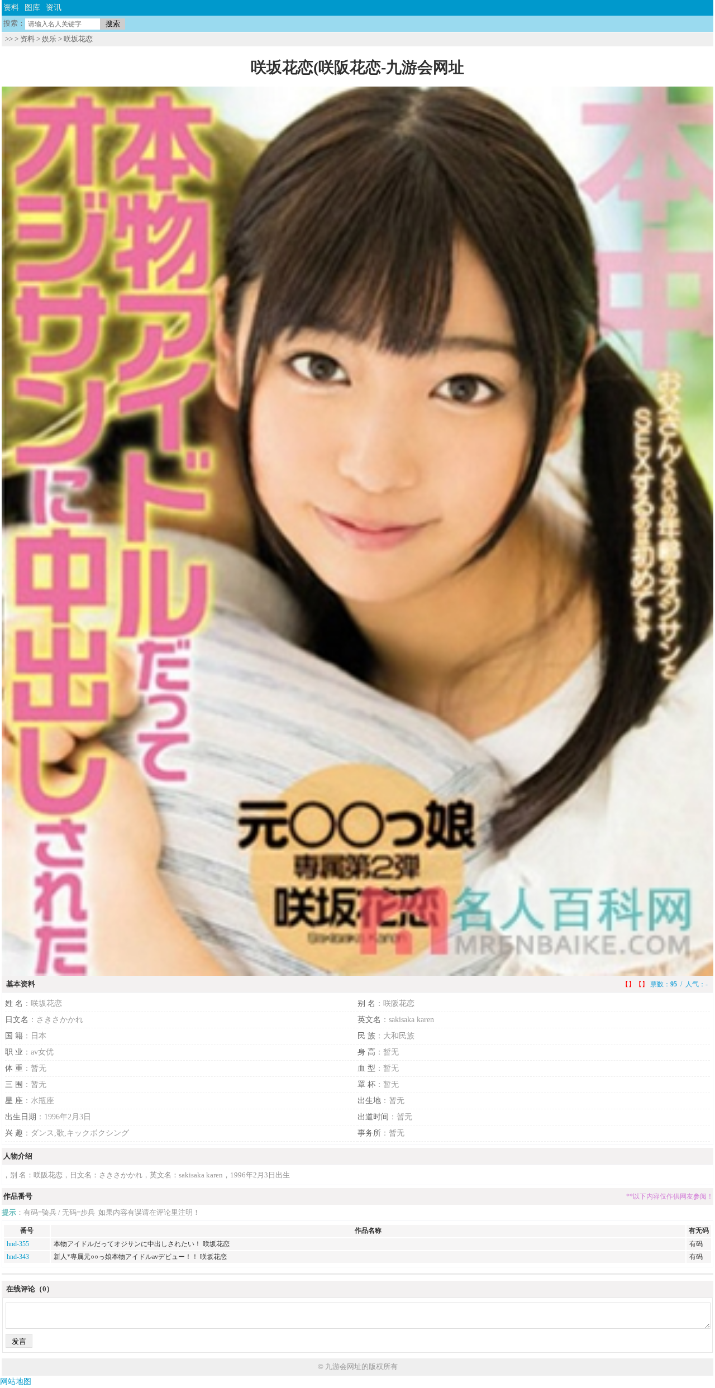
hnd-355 (18, 1244)
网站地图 (15, 1381)
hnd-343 (18, 1257)
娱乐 (49, 39)
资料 (11, 7)
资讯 (53, 7)
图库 (32, 7)
